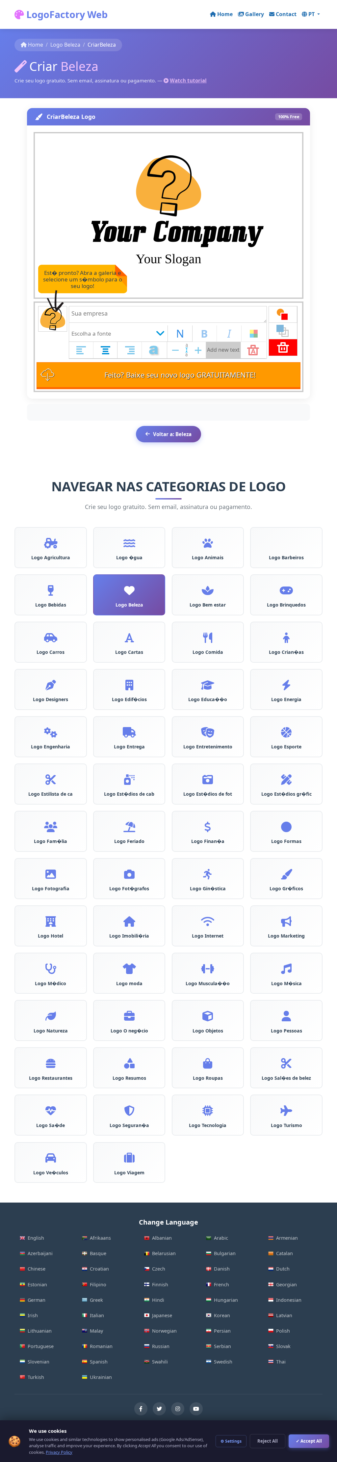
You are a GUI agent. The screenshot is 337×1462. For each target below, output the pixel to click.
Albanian (162, 1238)
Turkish (36, 1377)
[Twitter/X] (159, 1408)
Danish (222, 1269)
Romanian (101, 1346)
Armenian (287, 1238)
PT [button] (312, 14)
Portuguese (41, 1346)
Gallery (254, 14)
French (221, 1284)
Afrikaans (100, 1238)
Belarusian (164, 1253)
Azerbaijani (40, 1253)
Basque (98, 1253)
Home (225, 14)
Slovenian (38, 1362)
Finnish (160, 1284)
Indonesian (288, 1300)
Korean (222, 1315)
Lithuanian (40, 1331)
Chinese (36, 1269)
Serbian (222, 1346)
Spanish (99, 1362)
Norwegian (164, 1331)
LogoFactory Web (66, 14)
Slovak (283, 1346)
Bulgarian (225, 1253)
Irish (33, 1315)
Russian (160, 1346)
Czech (158, 1269)
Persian (222, 1331)
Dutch (283, 1269)
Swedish (223, 1362)
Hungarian (226, 1300)
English (36, 1238)
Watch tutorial (188, 80)
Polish (283, 1331)
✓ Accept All (309, 1441)
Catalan (284, 1253)
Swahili (160, 1362)
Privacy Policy (59, 1452)
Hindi (158, 1300)
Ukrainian (101, 1377)
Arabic (221, 1238)
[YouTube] (196, 1408)
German (36, 1300)
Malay (96, 1331)
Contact (286, 14)
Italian (97, 1315)
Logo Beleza (65, 44)
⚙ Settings (231, 1441)
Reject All (267, 1441)
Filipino (98, 1284)
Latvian (284, 1315)
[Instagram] (177, 1408)
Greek (96, 1300)
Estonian (37, 1284)
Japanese (162, 1315)
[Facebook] (140, 1408)
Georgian (286, 1284)
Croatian (99, 1269)
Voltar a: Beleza (172, 434)
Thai (281, 1362)
